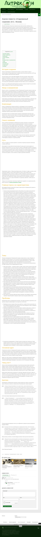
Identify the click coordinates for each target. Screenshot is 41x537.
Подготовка (4, 11)
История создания (6, 53)
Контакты (3, 515)
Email (21, 497)
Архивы (16, 515)
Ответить (6, 480)
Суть (4, 58)
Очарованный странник (13, 454)
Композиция (5, 56)
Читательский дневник (11, 11)
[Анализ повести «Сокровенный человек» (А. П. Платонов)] (7, 461)
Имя (4, 497)
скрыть (11, 51)
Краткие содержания (11, 9)
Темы (4, 61)
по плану (18, 454)
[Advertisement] (19, 42)
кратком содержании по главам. (15, 182)
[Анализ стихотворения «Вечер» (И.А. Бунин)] (30, 461)
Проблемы (5, 62)
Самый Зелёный (7, 24)
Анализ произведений (19, 9)
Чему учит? (5, 65)
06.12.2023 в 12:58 (16, 482)
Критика (4, 66)
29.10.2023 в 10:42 (10, 477)
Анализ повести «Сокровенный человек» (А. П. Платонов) (7, 466)
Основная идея (5, 63)
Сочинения (4, 9)
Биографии (26, 9)
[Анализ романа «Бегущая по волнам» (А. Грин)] (19, 461)
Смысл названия (6, 57)
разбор (21, 454)
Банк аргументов (32, 9)
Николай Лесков (7, 454)
